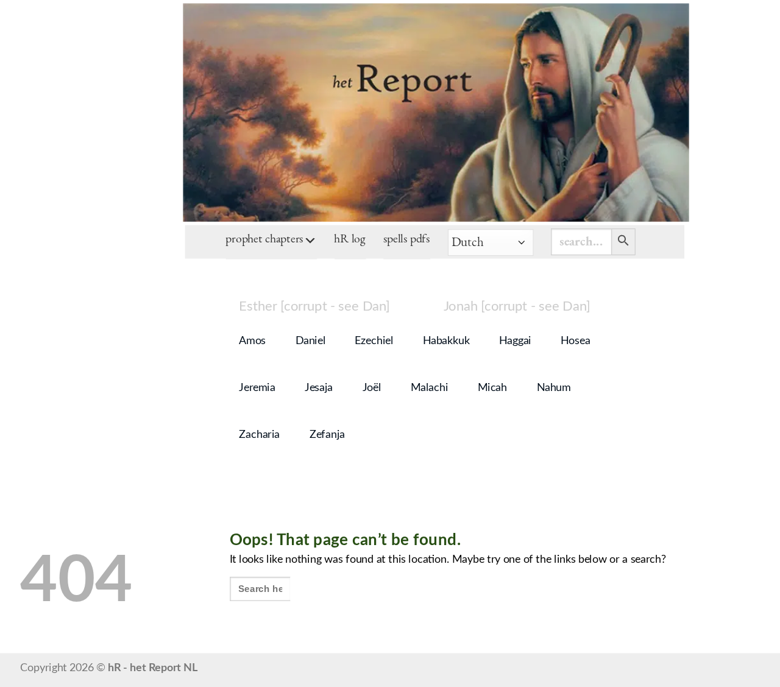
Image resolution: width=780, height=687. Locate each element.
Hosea (575, 341)
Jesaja (319, 387)
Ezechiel (374, 341)
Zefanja (327, 434)
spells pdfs (406, 240)
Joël (372, 387)
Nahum (554, 387)
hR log (350, 240)
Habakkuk (446, 341)
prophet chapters (264, 240)
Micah (492, 387)
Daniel (310, 341)
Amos (252, 341)
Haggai (515, 341)
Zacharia (259, 434)
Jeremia (257, 387)
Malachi (429, 387)
